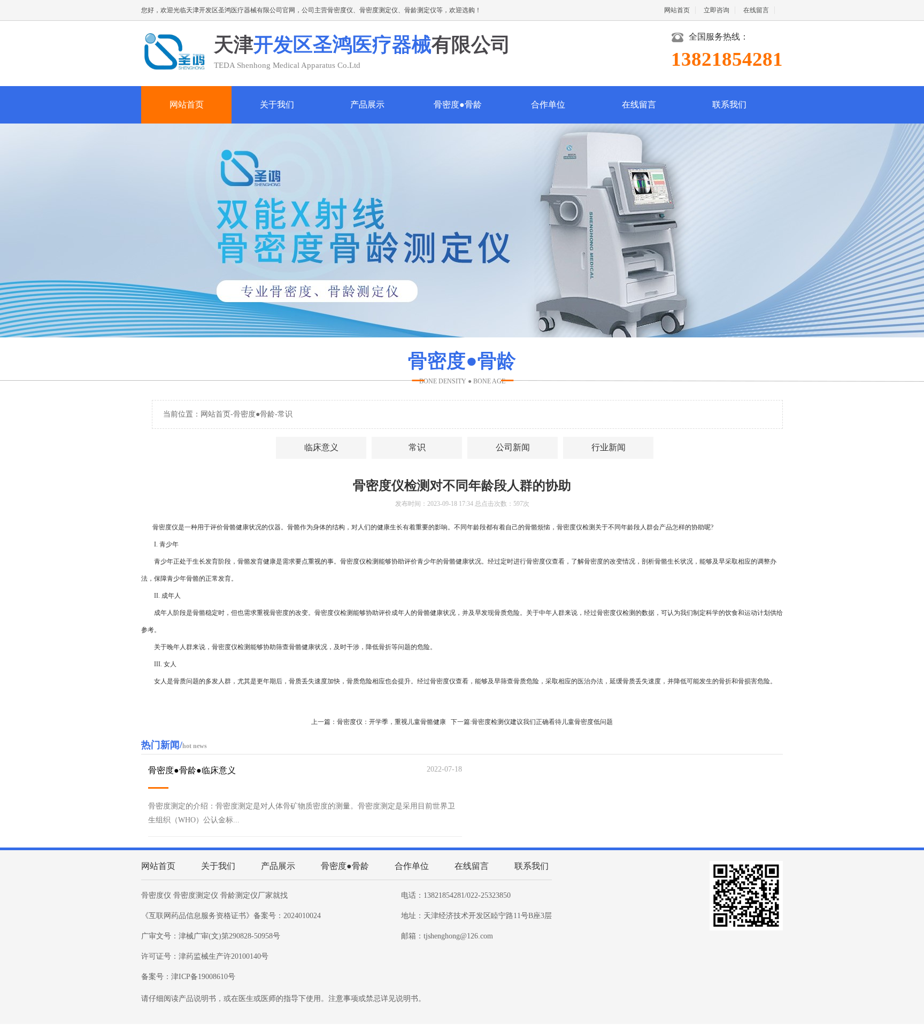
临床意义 (321, 447)
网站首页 (677, 10)
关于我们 (277, 104)
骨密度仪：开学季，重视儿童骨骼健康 (391, 722)
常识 (285, 414)
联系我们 (729, 104)
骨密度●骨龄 (458, 104)
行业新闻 (608, 447)
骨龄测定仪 (239, 895)
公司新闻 (513, 447)
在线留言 (756, 10)
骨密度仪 (156, 895)
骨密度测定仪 (195, 895)
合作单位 (548, 104)
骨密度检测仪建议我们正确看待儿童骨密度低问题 (542, 722)
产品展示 (367, 104)
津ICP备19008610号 (203, 977)
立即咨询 (716, 10)
